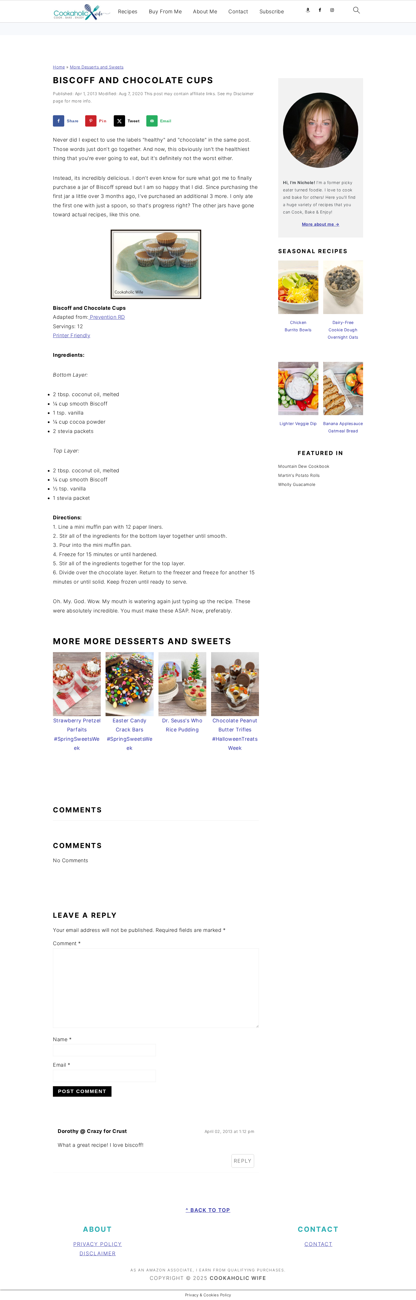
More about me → (321, 224)
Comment (67, 943)
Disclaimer (98, 1253)
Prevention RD (107, 317)
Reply (243, 1161)
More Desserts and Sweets (97, 67)
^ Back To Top (208, 1210)
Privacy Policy (97, 1244)
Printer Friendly (71, 335)
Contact (238, 11)
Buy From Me (165, 11)
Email (61, 1065)
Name (62, 1039)
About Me (205, 11)
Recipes (128, 11)
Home (59, 67)
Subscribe (272, 11)
